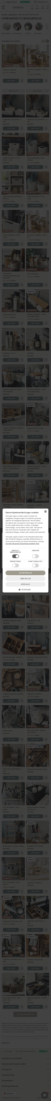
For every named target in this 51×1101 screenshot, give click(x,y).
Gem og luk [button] (25, 578)
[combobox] (45, 511)
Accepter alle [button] (25, 573)
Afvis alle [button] (25, 584)
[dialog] (26, 550)
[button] (26, 590)
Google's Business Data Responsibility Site (22, 544)
